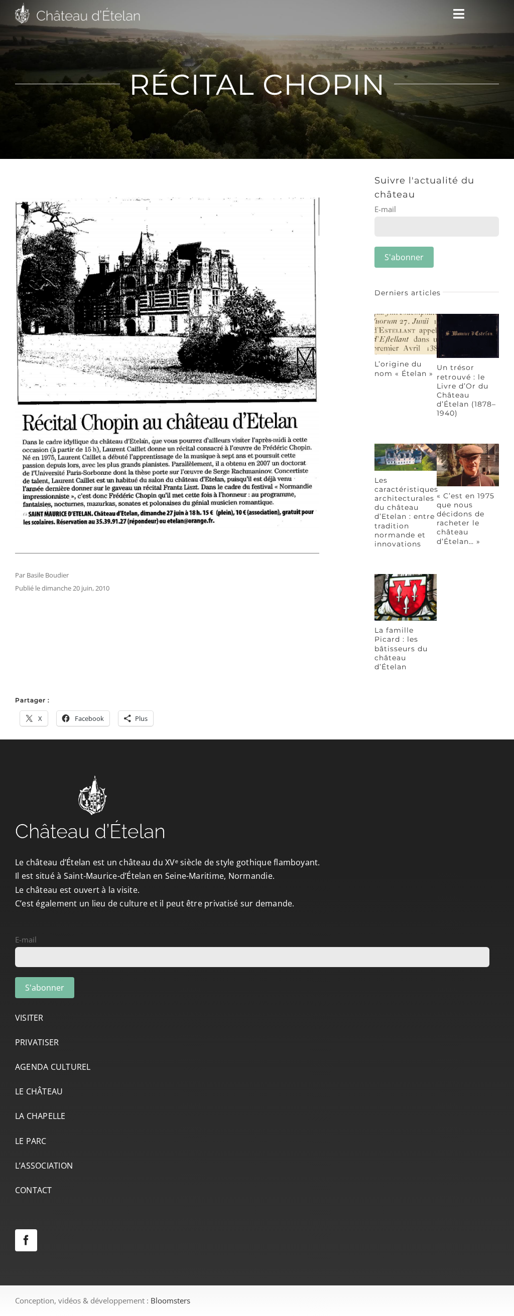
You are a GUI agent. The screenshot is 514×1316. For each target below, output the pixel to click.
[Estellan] (405, 317)
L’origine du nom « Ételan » (403, 368)
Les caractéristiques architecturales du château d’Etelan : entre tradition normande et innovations (406, 512)
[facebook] (26, 1240)
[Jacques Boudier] (468, 447)
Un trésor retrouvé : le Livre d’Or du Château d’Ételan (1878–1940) (466, 390)
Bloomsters (170, 1300)
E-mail (385, 209)
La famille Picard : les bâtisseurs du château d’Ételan (401, 648)
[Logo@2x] (78, 6)
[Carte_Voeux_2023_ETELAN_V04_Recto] (405, 447)
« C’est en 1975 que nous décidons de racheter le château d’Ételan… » (465, 518)
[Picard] (405, 578)
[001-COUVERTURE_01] (468, 317)
